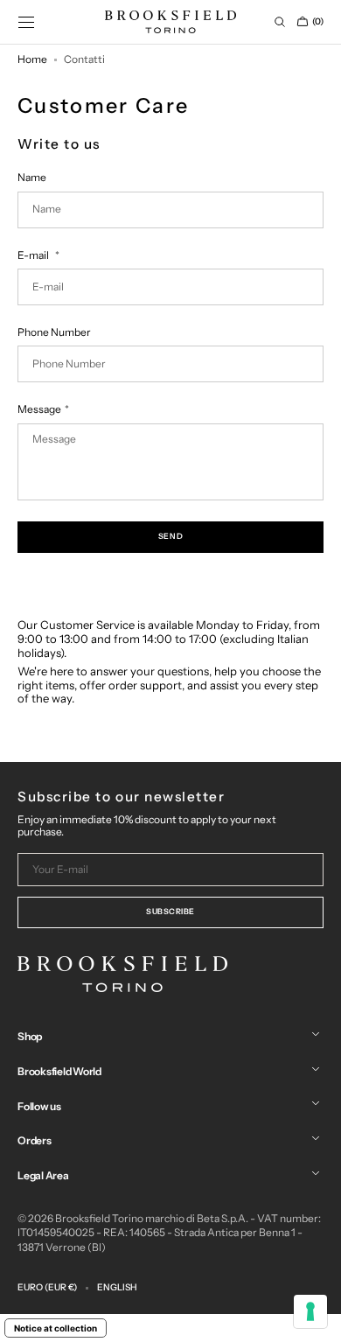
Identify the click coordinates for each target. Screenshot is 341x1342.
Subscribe (170, 911)
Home (32, 59)
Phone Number (54, 332)
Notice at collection (55, 1328)
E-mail (34, 255)
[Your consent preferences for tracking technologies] (310, 1311)
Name (31, 177)
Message (38, 409)
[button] (26, 22)
